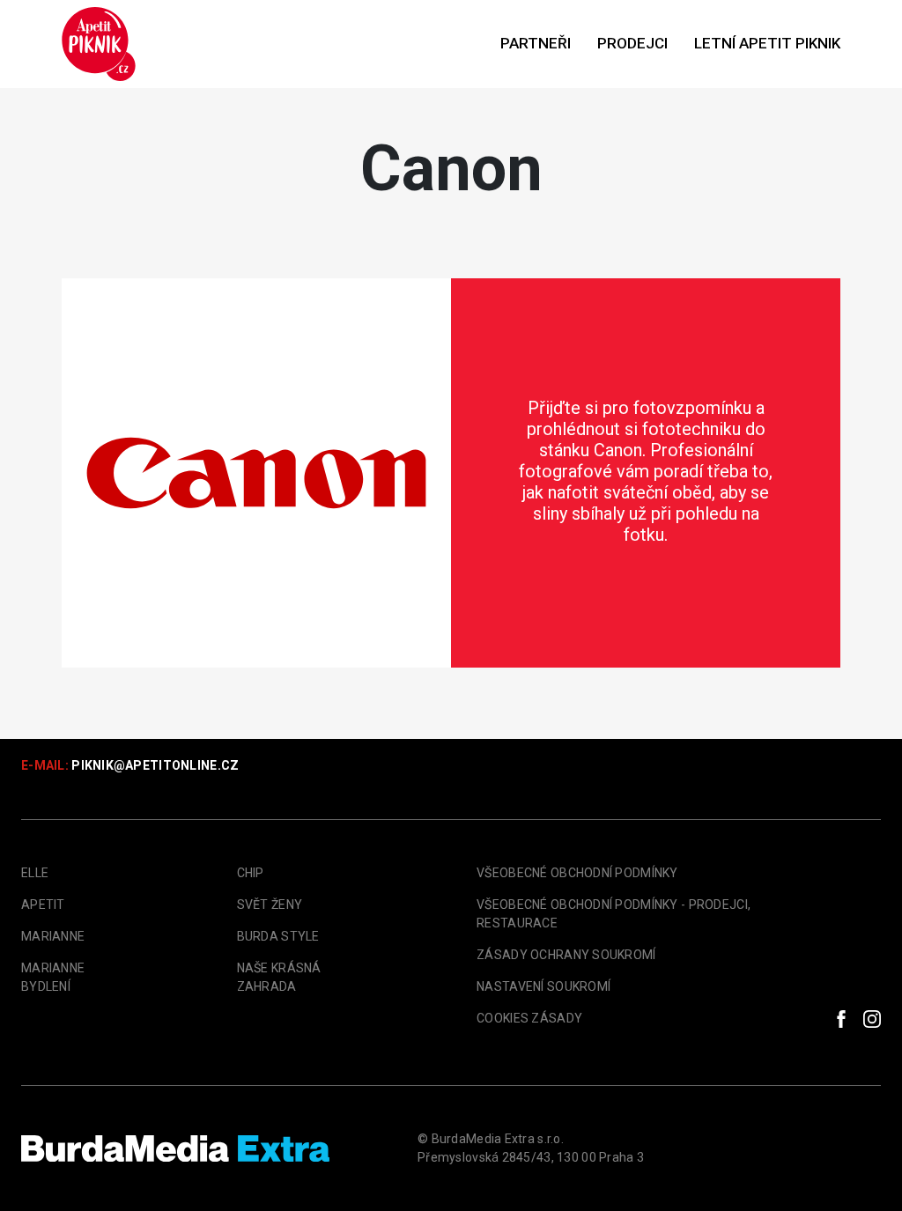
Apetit (43, 904)
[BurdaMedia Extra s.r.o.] (175, 1148)
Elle (34, 873)
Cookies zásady (529, 1018)
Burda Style (278, 936)
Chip (250, 873)
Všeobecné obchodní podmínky (577, 873)
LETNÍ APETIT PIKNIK (767, 43)
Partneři (535, 43)
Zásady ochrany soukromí (566, 955)
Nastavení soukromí (543, 986)
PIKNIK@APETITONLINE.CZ (155, 765)
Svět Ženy (270, 904)
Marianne (53, 936)
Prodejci (632, 43)
